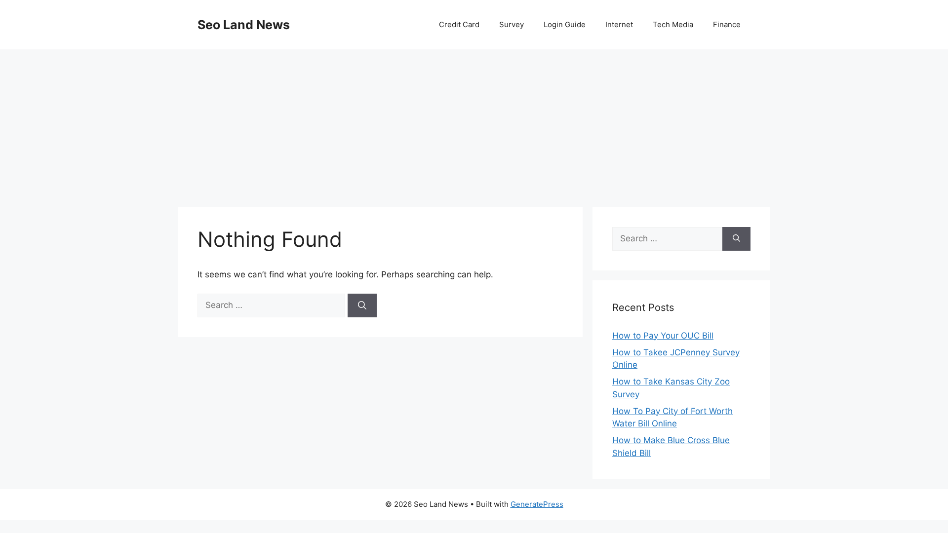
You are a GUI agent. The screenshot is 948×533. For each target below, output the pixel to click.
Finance (727, 24)
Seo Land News (244, 24)
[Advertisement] (474, 123)
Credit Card (459, 24)
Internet (619, 24)
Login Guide (565, 24)
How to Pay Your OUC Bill (662, 336)
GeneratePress (537, 504)
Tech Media (673, 24)
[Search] (362, 305)
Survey (511, 24)
